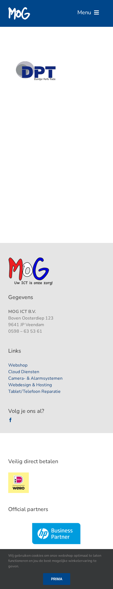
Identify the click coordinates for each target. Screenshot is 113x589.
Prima (56, 579)
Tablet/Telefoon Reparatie (34, 391)
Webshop (17, 365)
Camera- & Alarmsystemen (35, 378)
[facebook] (10, 420)
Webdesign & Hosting (30, 385)
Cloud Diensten (23, 372)
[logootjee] (31, 259)
